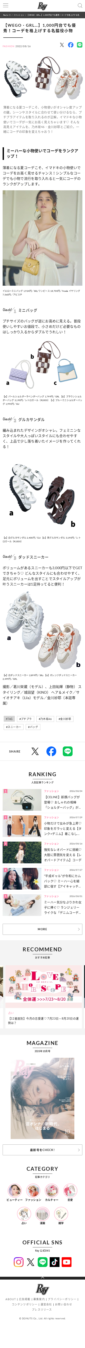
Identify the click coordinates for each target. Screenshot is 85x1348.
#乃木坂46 (45, 719)
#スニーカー (13, 727)
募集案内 (39, 1299)
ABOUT (10, 1299)
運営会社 (46, 1304)
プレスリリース (42, 1310)
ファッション (19, 15)
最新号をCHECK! (42, 1150)
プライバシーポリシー (62, 1299)
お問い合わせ (63, 1304)
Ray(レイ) (7, 15)
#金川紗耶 (65, 719)
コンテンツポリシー (25, 1304)
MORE (42, 929)
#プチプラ (25, 719)
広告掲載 (25, 1299)
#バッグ (33, 727)
